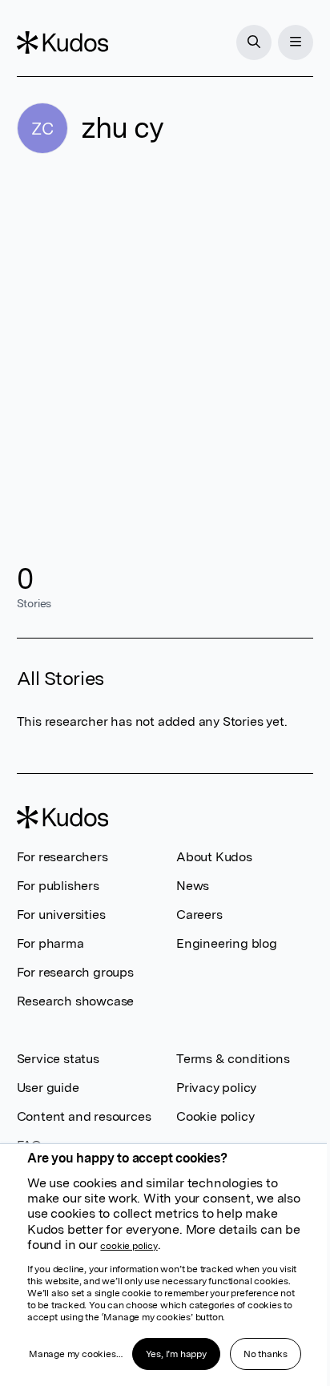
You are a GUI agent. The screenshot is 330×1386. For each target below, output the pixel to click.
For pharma (50, 943)
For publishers (58, 885)
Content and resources (84, 1116)
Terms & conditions (232, 1058)
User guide (48, 1087)
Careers (199, 914)
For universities (61, 914)
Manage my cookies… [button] (75, 1354)
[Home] (62, 42)
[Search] (254, 42)
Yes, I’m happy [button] (176, 1354)
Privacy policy (216, 1087)
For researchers (62, 856)
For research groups (75, 972)
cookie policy (128, 1245)
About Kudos (214, 856)
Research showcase (76, 1001)
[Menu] (295, 42)
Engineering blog (226, 943)
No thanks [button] (265, 1354)
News (192, 885)
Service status (58, 1058)
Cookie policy (215, 1116)
